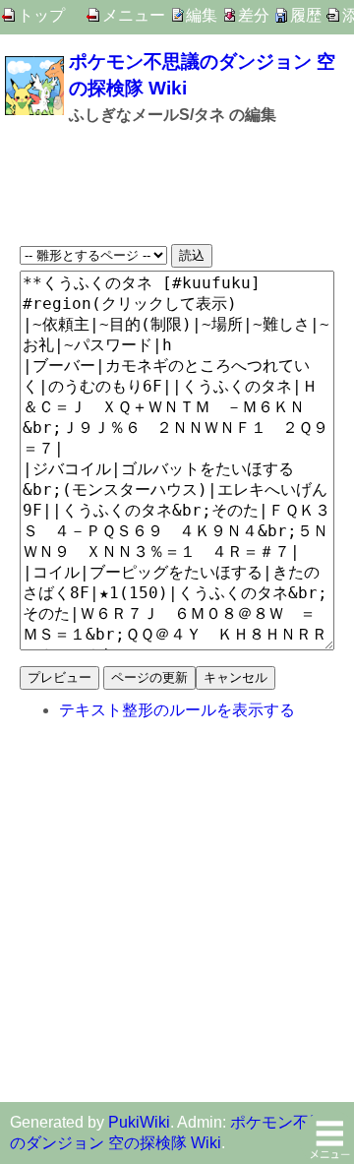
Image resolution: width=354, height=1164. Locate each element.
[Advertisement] (177, 185)
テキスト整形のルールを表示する (177, 710)
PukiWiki (139, 1122)
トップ (41, 15)
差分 (253, 15)
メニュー (133, 15)
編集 (201, 15)
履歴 (306, 15)
